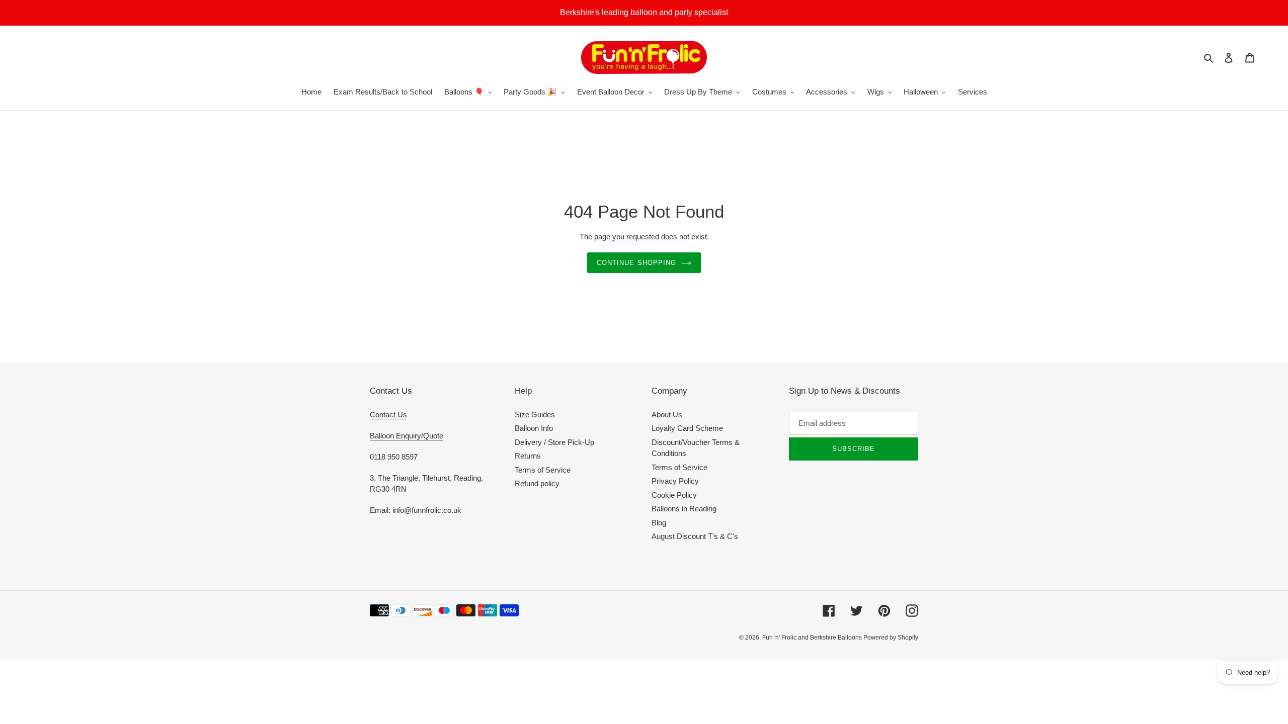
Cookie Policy (674, 495)
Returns (528, 455)
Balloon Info (534, 428)
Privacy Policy (675, 481)
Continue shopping (636, 262)
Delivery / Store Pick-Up (554, 442)
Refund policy (537, 483)
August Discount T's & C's (695, 536)
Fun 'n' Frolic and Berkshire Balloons (812, 637)
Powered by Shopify (890, 637)
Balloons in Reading (684, 508)
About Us (667, 414)
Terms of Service (543, 470)
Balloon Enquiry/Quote (406, 435)
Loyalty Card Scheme (687, 428)
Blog (659, 522)
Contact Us (388, 414)
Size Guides (535, 414)
